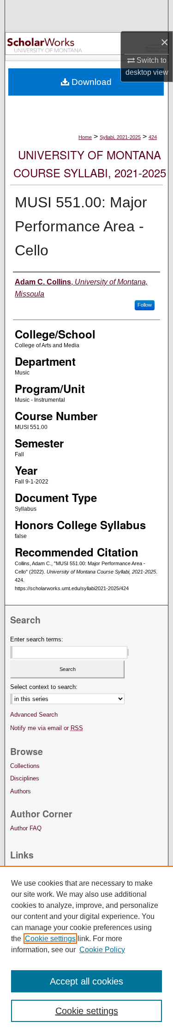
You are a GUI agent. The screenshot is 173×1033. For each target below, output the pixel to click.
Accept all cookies (86, 981)
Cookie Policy (102, 950)
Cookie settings (50, 938)
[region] (86, 949)
